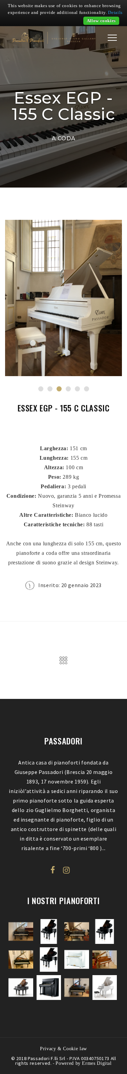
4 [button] (68, 388)
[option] (63, 298)
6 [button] (86, 388)
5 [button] (77, 388)
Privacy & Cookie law (63, 1048)
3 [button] (59, 388)
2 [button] (49, 388)
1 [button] (40, 388)
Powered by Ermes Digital (83, 1063)
